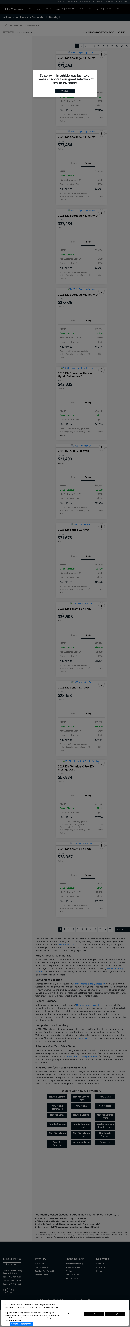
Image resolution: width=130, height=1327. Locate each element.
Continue (65, 91)
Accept (115, 1314)
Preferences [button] (17, 1320)
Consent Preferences (21, 1324)
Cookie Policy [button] (20, 1318)
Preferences (73, 1314)
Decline (94, 1314)
